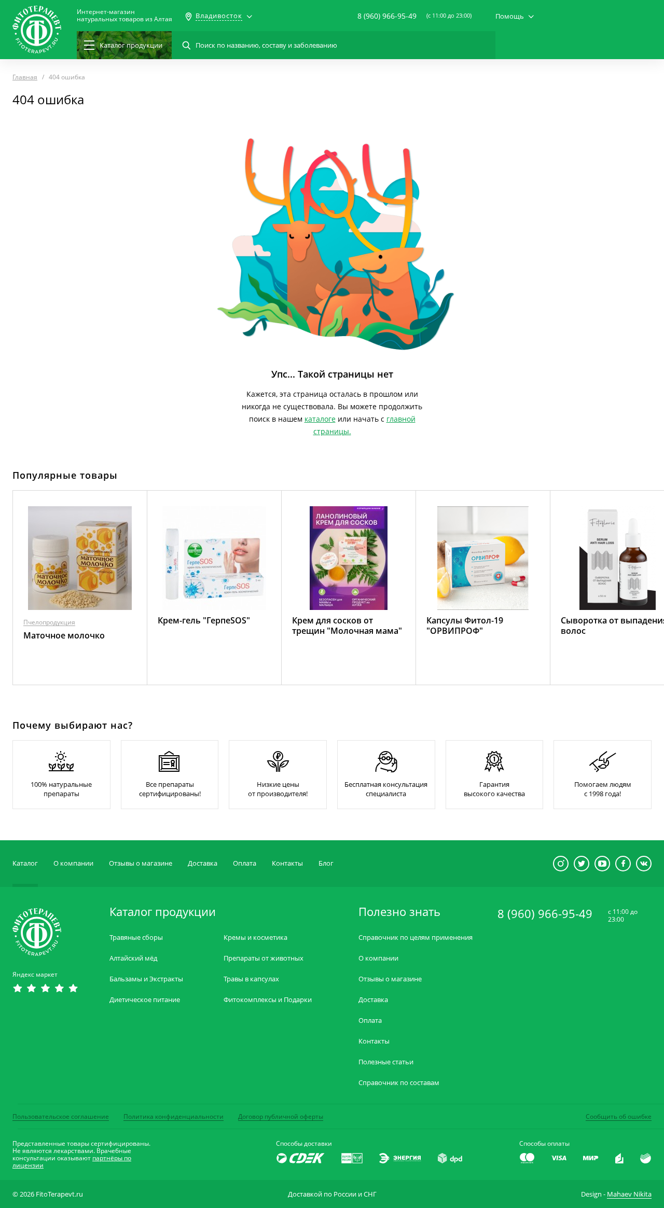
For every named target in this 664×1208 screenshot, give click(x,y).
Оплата (244, 863)
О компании (73, 863)
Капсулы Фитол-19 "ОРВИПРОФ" (464, 625)
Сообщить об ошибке (619, 1116)
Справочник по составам (398, 1082)
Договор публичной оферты (280, 1116)
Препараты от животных (263, 958)
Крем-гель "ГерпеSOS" (204, 620)
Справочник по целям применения (415, 937)
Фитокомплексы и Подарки (268, 999)
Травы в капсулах (251, 979)
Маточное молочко (64, 635)
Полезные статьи (385, 1062)
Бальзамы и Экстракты (146, 979)
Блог (326, 863)
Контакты (287, 863)
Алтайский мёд (133, 958)
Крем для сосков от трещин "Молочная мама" (347, 625)
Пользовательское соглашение (60, 1116)
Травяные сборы (136, 937)
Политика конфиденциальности (173, 1116)
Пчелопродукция (49, 622)
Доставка (202, 863)
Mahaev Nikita (629, 1194)
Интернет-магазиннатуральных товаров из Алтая (124, 15)
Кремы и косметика (255, 937)
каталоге (320, 419)
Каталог (25, 863)
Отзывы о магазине (140, 863)
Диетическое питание (144, 999)
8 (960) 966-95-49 (387, 16)
